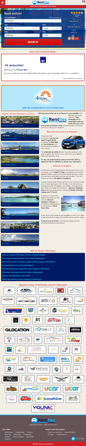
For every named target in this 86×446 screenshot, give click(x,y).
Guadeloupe (20, 432)
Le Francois (9, 21)
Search (33, 42)
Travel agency (62, 434)
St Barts (7, 437)
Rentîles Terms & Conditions (43, 444)
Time (44, 25)
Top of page (80, 438)
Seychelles (30, 437)
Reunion (8, 434)
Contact (51, 434)
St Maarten (27, 434)
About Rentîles (70, 432)
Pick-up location (10, 19)
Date (6, 25)
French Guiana (18, 437)
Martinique (9, 432)
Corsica (30, 432)
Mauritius (17, 434)
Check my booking (55, 432)
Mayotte (8, 439)
